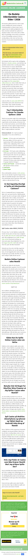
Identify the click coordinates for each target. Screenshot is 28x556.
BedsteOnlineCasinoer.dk (11, 549)
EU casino (18, 435)
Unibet (7, 411)
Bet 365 (13, 435)
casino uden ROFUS (16, 101)
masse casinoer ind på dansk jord (10, 283)
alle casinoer (21, 173)
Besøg (14, 526)
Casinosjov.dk (13, 411)
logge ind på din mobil (10, 242)
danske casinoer (12, 63)
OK (22, 554)
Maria (22, 409)
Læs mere (18, 554)
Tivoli (3, 411)
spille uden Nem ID (10, 235)
